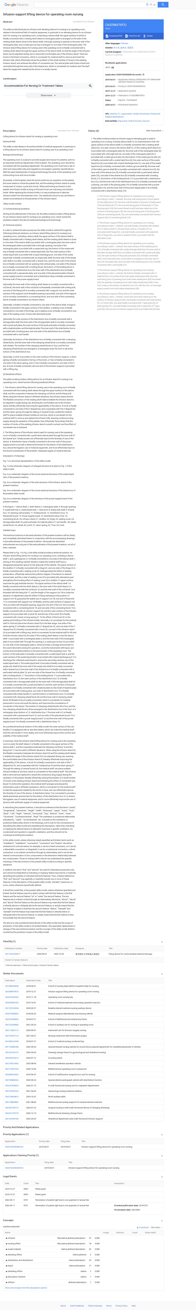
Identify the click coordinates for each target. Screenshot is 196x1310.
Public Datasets (95, 1306)
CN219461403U (12, 1063)
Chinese (124, 43)
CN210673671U (12, 1052)
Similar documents (141, 114)
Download (144, 1227)
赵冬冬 (123, 48)
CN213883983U (12, 1102)
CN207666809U (12, 1019)
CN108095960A (12, 986)
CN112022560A (12, 954)
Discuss (146, 121)
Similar (149, 36)
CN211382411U (12, 1030)
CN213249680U (12, 1025)
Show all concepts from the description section (26, 1288)
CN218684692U (12, 1080)
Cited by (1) (115, 114)
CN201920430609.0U (14, 1147)
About (63, 1306)
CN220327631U (12, 1058)
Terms (108, 1306)
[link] (10, 1238)
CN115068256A (12, 1047)
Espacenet (122, 121)
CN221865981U (12, 1096)
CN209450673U (12, 1002)
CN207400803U (12, 1014)
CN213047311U (12, 1036)
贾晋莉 (130, 48)
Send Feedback (77, 1306)
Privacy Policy (121, 1306)
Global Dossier (134, 121)
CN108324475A (12, 1041)
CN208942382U (12, 1074)
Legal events (126, 114)
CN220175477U (12, 1113)
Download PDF (116, 36)
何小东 (117, 48)
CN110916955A (12, 1008)
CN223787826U (12, 1085)
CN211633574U (12, 1069)
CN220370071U (12, 1108)
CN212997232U (12, 1091)
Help (134, 1306)
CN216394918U (12, 1119)
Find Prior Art (134, 36)
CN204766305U (12, 997)
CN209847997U (12, 991)
